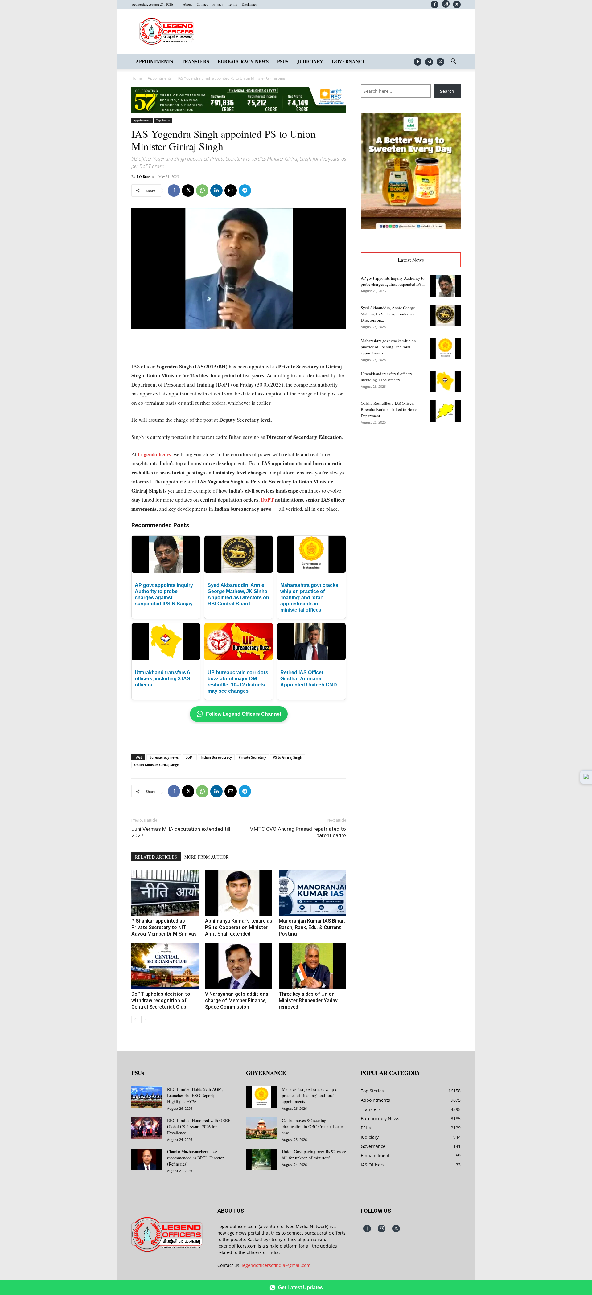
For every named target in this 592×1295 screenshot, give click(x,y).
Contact (202, 4)
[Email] (230, 190)
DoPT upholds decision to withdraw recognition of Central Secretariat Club (160, 1000)
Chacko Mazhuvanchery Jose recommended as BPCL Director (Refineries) (195, 1158)
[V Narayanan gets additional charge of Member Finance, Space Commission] (238, 966)
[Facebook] (434, 4)
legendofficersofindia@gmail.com (276, 1265)
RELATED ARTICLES (156, 857)
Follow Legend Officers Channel (243, 714)
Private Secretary (252, 757)
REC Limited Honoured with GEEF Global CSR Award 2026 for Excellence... (198, 1126)
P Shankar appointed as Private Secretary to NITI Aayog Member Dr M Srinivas (164, 927)
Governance (348, 61)
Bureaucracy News (243, 61)
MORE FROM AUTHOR (206, 857)
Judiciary (310, 61)
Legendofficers (154, 454)
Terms (232, 4)
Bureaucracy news (164, 757)
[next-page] (145, 1019)
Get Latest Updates (300, 1287)
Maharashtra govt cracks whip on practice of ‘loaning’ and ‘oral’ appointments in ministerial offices (309, 598)
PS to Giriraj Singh (287, 757)
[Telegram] (245, 190)
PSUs (282, 61)
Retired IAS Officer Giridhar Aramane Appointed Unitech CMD (308, 678)
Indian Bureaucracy (216, 757)
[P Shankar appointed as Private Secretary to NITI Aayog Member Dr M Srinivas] (165, 893)
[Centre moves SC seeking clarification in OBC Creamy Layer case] (261, 1128)
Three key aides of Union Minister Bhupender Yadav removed (308, 1000)
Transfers (195, 61)
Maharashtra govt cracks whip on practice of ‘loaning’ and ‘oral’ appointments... (388, 347)
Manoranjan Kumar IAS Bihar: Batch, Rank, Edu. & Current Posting (312, 927)
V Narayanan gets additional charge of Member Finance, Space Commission (237, 1000)
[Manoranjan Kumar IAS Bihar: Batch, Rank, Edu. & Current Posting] (312, 893)
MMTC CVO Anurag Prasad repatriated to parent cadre (297, 832)
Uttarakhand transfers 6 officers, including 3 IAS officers (162, 678)
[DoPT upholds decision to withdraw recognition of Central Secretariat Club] (165, 966)
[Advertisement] (238, 346)
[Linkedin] (216, 190)
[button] (453, 62)
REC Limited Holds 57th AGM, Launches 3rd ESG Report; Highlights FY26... (195, 1095)
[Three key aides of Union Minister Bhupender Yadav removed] (312, 966)
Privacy (217, 4)
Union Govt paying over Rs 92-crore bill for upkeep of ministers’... (314, 1155)
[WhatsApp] (202, 190)
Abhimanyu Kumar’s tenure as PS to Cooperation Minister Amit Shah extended (238, 927)
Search (447, 91)
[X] (457, 4)
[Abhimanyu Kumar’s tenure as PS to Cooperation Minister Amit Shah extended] (238, 893)
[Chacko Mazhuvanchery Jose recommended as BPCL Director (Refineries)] (146, 1159)
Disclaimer (249, 4)
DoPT (267, 499)
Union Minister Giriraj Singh (156, 764)
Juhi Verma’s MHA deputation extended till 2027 (180, 832)
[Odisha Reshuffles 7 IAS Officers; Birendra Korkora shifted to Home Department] (445, 411)
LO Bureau (145, 176)
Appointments (154, 61)
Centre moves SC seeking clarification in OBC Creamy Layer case (312, 1126)
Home (136, 78)
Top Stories (163, 120)
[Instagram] (446, 4)
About (187, 4)
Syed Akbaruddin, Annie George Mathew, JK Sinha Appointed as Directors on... (388, 314)
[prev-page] (135, 1019)
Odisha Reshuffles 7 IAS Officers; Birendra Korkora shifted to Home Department (389, 409)
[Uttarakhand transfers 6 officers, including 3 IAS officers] (445, 381)
